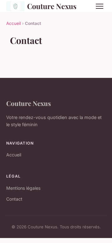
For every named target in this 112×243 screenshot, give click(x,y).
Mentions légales (23, 188)
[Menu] (99, 6)
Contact (14, 199)
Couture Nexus (52, 6)
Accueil (13, 23)
